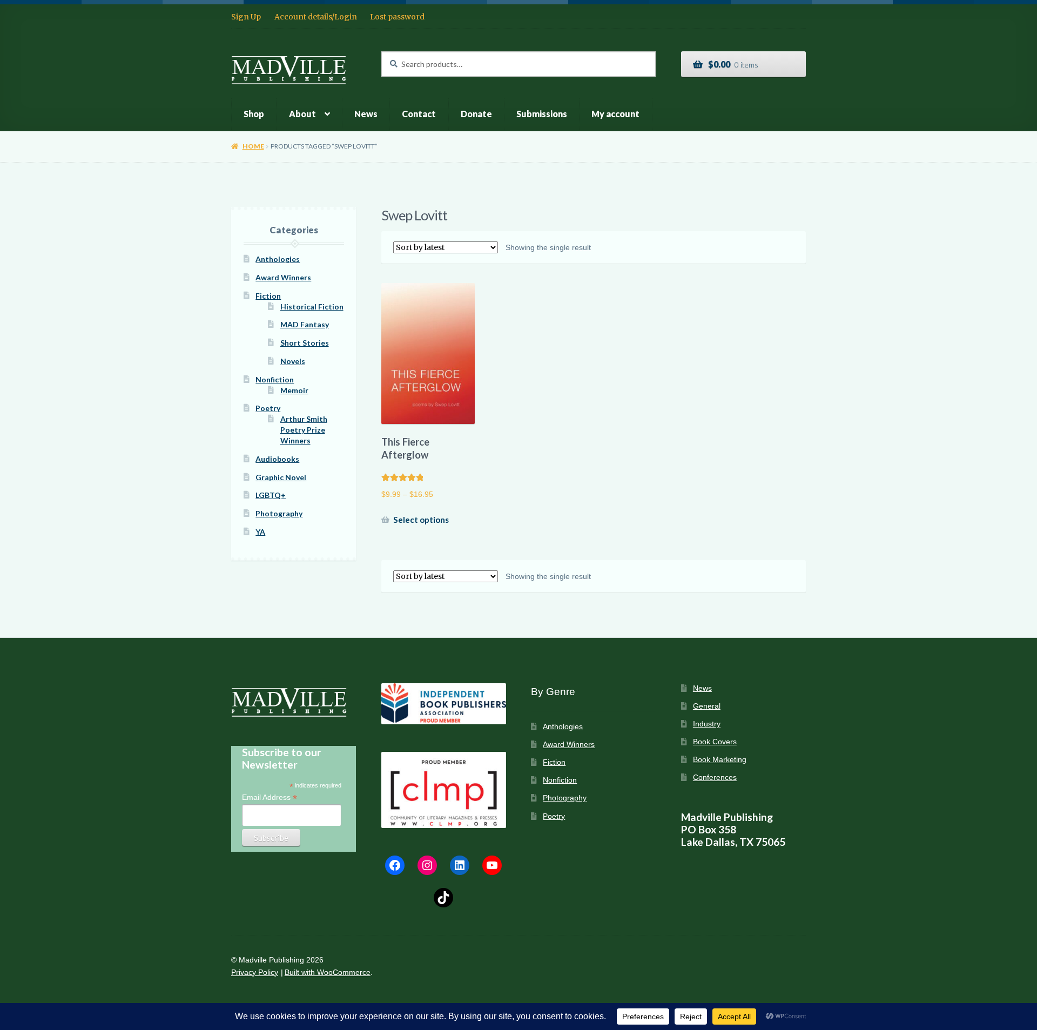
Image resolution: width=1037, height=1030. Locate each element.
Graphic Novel (280, 477)
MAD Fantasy (304, 324)
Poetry (267, 408)
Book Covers (715, 742)
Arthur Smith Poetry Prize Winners (303, 429)
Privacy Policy (254, 972)
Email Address (269, 797)
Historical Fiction (312, 306)
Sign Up (246, 17)
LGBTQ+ (270, 495)
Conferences (715, 777)
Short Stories (304, 342)
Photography (278, 513)
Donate (476, 114)
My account (615, 114)
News (366, 114)
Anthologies (277, 259)
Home (253, 146)
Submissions (541, 114)
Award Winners (283, 277)
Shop (254, 114)
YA (260, 531)
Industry (706, 724)
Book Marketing (719, 760)
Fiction (268, 295)
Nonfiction (274, 379)
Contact (419, 114)
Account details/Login (315, 17)
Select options (421, 519)
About (302, 114)
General (706, 706)
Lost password (397, 17)
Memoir (294, 390)
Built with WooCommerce (328, 972)
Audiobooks (277, 458)
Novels (292, 361)
